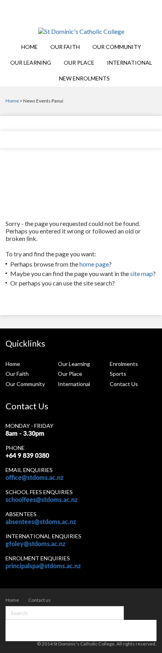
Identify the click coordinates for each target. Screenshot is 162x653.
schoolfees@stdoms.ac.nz (41, 500)
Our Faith (65, 46)
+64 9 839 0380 (27, 456)
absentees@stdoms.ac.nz (41, 522)
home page (94, 264)
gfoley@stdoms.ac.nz (35, 544)
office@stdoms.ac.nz (34, 478)
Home (29, 46)
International (129, 62)
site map (141, 273)
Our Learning (30, 62)
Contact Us (124, 384)
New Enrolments (84, 78)
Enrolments (124, 363)
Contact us (39, 600)
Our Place (79, 62)
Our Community (116, 46)
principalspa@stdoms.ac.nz (43, 566)
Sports (118, 373)
